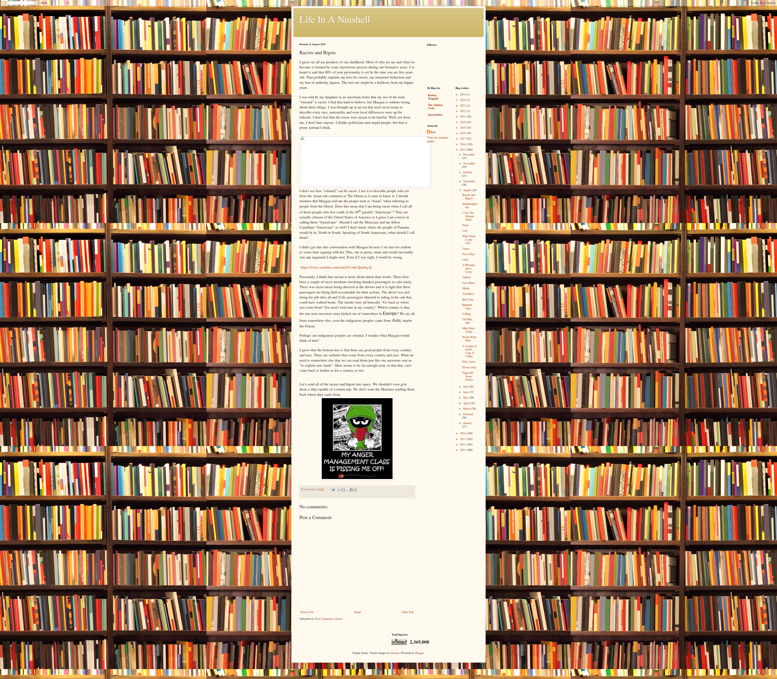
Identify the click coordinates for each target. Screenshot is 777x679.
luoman (395, 653)
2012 (463, 444)
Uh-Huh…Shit (468, 321)
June (466, 392)
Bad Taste (467, 299)
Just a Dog (468, 254)
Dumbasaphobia (469, 205)
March (467, 408)
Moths (465, 288)
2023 (463, 105)
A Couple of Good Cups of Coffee (469, 351)
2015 (463, 149)
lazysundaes (435, 114)
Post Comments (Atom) (328, 619)
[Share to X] (347, 490)
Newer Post (307, 612)
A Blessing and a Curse (468, 268)
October (467, 172)
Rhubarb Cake (467, 306)
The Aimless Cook (435, 106)
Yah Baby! (468, 294)
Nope (465, 225)
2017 (463, 138)
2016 (463, 144)
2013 (463, 439)
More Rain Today (468, 329)
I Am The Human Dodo (468, 216)
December (469, 154)
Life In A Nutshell (334, 19)
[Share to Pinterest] (355, 490)
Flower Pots (469, 367)
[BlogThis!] (344, 490)
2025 (463, 94)
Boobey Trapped (433, 96)
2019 (463, 127)
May (466, 397)
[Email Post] (332, 489)
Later (465, 259)
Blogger (419, 653)
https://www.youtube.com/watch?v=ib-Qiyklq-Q (336, 267)
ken (433, 132)
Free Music (468, 283)
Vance (465, 248)
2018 (463, 133)
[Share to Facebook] (351, 490)
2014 (463, 433)
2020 (463, 122)
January (467, 423)
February (468, 414)
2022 (463, 111)
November (469, 163)
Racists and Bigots (468, 196)
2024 (463, 100)
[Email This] (340, 490)
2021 (463, 116)
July (466, 386)
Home (357, 612)
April (466, 403)
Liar (464, 230)
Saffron (466, 277)
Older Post (408, 612)
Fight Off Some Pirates (467, 376)
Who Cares (468, 362)
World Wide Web (469, 338)
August (467, 190)
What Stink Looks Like (468, 239)
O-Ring (466, 314)
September (469, 181)
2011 (463, 450)
